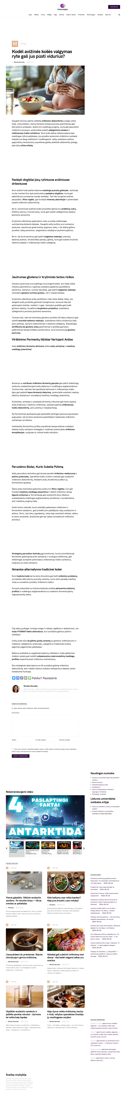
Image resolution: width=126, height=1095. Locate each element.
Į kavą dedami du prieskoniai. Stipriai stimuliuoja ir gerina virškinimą (24, 956)
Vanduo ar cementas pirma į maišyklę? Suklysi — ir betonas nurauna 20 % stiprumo (105, 1043)
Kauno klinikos (97, 782)
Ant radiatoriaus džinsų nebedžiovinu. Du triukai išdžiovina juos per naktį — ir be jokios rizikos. (105, 936)
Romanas (11, 908)
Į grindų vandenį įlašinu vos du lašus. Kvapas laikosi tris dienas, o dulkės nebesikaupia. (103, 910)
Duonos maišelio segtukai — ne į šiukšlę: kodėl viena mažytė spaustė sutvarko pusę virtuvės (104, 1026)
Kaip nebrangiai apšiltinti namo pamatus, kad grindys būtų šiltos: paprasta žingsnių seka (105, 1052)
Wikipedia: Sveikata (99, 794)
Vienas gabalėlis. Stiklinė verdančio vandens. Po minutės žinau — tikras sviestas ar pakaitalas (24, 900)
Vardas (14, 740)
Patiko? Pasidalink (44, 678)
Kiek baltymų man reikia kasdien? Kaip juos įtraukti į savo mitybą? (64, 899)
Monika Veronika (19, 62)
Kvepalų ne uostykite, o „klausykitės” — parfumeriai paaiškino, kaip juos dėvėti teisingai (104, 954)
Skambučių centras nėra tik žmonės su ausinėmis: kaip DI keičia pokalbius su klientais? (104, 902)
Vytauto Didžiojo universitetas (102, 811)
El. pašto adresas (41, 740)
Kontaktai (114, 7)
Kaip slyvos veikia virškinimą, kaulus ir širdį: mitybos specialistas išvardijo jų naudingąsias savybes (65, 1014)
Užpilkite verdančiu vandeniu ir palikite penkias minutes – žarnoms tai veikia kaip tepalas (23, 1014)
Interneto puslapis (64, 740)
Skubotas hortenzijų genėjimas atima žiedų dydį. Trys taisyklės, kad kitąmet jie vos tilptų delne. (105, 881)
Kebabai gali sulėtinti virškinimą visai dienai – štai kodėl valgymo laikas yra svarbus (65, 957)
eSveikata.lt (96, 787)
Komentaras (16, 713)
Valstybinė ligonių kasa (100, 785)
